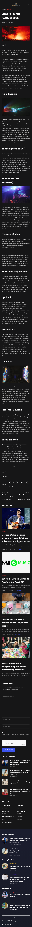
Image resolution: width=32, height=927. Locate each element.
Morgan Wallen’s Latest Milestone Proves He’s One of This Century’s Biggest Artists (16, 538)
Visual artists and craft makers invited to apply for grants (15, 622)
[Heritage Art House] (16, 4)
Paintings (20, 805)
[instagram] (8, 924)
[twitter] (13, 482)
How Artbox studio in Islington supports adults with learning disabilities (14, 666)
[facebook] (9, 482)
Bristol (28, 75)
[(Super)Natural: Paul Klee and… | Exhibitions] (5, 866)
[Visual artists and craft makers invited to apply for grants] (16, 603)
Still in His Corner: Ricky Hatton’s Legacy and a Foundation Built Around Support (20, 762)
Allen (3, 549)
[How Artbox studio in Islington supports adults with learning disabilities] (16, 647)
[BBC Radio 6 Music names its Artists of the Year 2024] (16, 562)
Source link (5, 476)
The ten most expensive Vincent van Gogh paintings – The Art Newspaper (20, 907)
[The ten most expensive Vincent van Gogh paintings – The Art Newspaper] (5, 905)
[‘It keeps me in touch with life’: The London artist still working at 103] (5, 792)
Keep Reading (18, 549)
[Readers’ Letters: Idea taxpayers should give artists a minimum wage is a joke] (5, 772)
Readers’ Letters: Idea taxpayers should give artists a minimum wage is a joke (20, 772)
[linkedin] (26, 482)
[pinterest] (17, 482)
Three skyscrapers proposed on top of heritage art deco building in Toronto (20, 782)
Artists (8, 9)
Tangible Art (6, 805)
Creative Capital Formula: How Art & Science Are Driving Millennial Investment (19, 879)
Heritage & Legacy (8, 817)
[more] (12, 486)
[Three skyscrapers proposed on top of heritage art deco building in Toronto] (5, 782)
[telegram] (22, 482)
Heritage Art (21, 811)
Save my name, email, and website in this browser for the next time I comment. (15, 735)
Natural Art (6, 811)
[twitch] (13, 924)
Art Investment (7, 822)
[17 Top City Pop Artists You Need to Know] (5, 894)
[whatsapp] (9, 486)
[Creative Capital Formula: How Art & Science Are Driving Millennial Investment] (5, 877)
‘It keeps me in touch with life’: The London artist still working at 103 (20, 791)
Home (3, 9)
